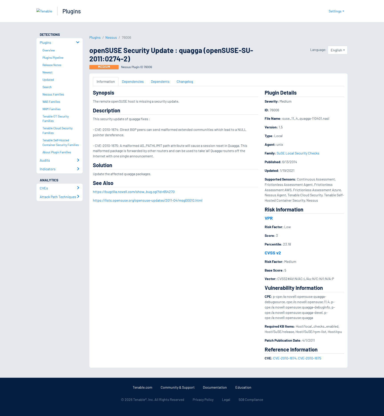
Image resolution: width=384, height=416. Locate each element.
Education (243, 387)
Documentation (215, 387)
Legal (226, 399)
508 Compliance (251, 399)
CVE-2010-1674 (284, 358)
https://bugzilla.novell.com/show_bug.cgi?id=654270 (134, 191)
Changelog (185, 81)
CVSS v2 (273, 252)
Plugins (71, 11)
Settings (335, 11)
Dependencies (133, 81)
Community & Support (178, 387)
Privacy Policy (203, 399)
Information (106, 81)
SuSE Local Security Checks (298, 153)
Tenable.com (142, 387)
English (336, 50)
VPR (269, 218)
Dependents (160, 81)
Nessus (111, 37)
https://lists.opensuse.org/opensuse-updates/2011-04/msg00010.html (147, 200)
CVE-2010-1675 (309, 358)
